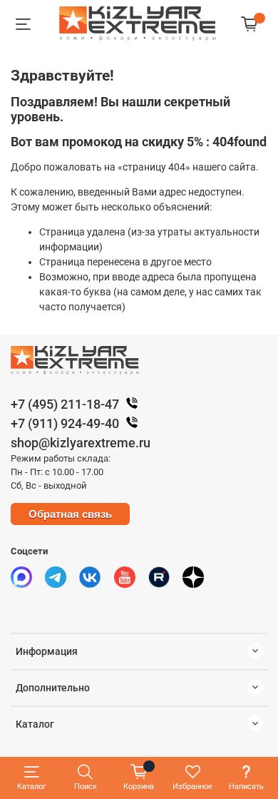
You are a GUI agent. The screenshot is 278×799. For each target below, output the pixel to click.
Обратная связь (70, 514)
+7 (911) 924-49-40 (65, 423)
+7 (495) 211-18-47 (65, 404)
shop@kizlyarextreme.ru (80, 442)
